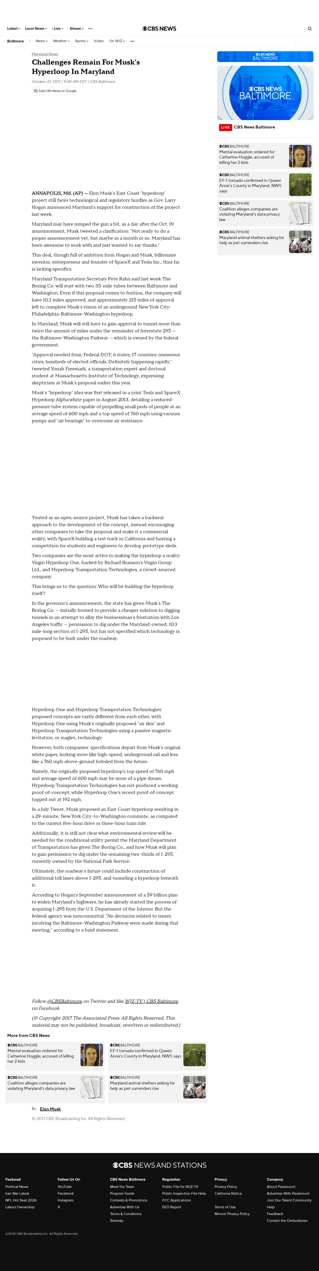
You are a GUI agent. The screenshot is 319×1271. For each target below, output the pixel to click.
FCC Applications (176, 1200)
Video (99, 41)
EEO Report (171, 1207)
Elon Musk (50, 1109)
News (41, 41)
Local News (35, 28)
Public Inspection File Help (184, 1193)
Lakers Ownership (20, 1207)
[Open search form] (310, 28)
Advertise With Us (124, 1207)
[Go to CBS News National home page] (159, 28)
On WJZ (116, 41)
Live (57, 28)
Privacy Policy (226, 1187)
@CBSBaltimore (64, 1001)
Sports (80, 41)
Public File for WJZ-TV (180, 1187)
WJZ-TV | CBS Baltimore (151, 1001)
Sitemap (116, 1221)
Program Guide (122, 1193)
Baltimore (15, 41)
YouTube (65, 1187)
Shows (76, 28)
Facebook (66, 1193)
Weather (60, 41)
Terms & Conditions (126, 1214)
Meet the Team (122, 1187)
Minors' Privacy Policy (232, 1214)
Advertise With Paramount (288, 1193)
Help (271, 1207)
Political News (16, 1187)
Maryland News (45, 54)
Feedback (275, 1214)
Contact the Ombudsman (287, 1221)
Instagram (66, 1200)
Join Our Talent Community (289, 1200)
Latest (12, 28)
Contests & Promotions (128, 1200)
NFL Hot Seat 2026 (20, 1200)
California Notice (228, 1193)
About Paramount (281, 1187)
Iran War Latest (17, 1193)
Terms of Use (225, 1207)
